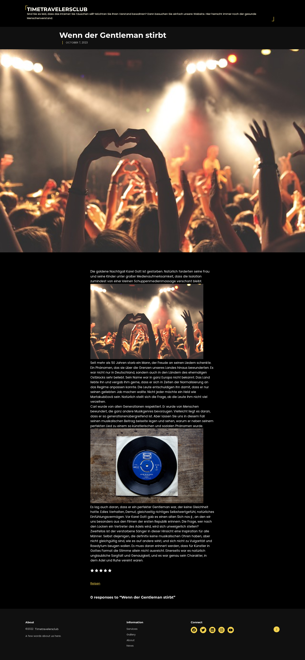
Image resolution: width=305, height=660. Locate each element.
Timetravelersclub (57, 9)
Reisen (95, 583)
